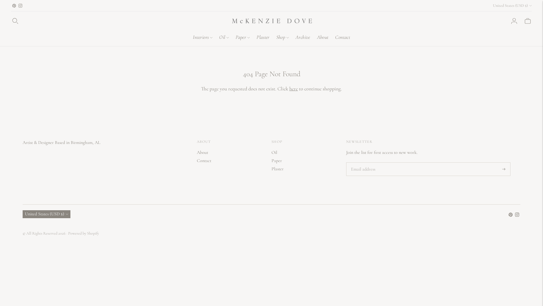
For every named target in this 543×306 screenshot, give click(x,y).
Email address (363, 162)
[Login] (514, 21)
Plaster (263, 37)
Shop (280, 37)
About (323, 37)
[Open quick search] (15, 21)
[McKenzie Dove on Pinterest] (14, 6)
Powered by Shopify (83, 233)
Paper (241, 37)
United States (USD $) (510, 5)
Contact (342, 37)
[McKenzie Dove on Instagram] (20, 6)
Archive (303, 37)
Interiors (201, 37)
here (293, 89)
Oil (222, 37)
